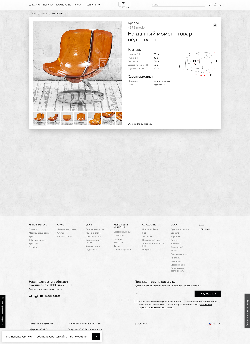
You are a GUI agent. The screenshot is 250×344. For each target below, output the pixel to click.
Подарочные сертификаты (177, 269)
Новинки (204, 229)
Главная (33, 13)
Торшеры (147, 236)
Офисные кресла (37, 240)
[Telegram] (30, 296)
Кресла (44, 13)
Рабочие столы (93, 233)
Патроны (147, 249)
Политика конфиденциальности (84, 323)
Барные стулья (64, 236)
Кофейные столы (94, 236)
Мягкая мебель (38, 224)
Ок (96, 336)
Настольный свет (151, 240)
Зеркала (175, 233)
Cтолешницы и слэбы (93, 241)
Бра (144, 233)
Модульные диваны (39, 233)
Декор (174, 224)
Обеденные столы (95, 229)
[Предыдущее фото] (35, 66)
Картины (175, 236)
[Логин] (219, 4)
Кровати (33, 243)
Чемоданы (176, 261)
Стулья (61, 224)
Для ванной (177, 247)
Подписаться (208, 293)
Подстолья (91, 249)
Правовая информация (41, 323)
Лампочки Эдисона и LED (153, 244)
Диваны (33, 229)
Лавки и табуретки (67, 229)
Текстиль (175, 258)
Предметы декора (180, 229)
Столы (89, 224)
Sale (201, 225)
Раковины (176, 243)
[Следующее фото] (119, 66)
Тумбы (117, 246)
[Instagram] (36, 296)
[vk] (41, 296)
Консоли (118, 242)
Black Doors (52, 296)
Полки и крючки (122, 249)
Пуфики (33, 247)
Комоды (118, 239)
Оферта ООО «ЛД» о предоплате (85, 329)
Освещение (149, 224)
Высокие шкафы (122, 232)
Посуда (174, 240)
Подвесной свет (150, 229)
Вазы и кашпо (178, 265)
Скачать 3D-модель (142, 123)
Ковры (174, 250)
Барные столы (93, 246)
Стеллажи (119, 235)
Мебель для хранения (121, 225)
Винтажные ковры (180, 254)
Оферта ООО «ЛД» (38, 329)
